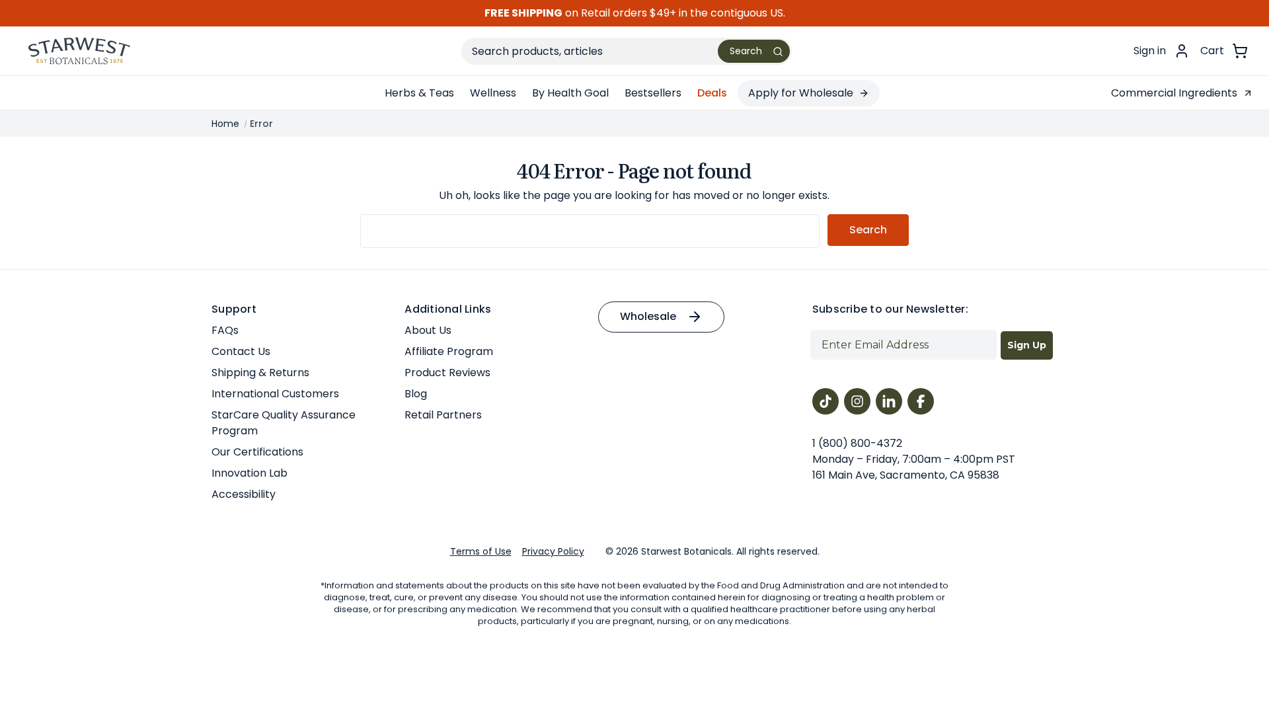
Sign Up (1026, 345)
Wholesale (648, 316)
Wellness (493, 92)
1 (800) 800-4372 (857, 443)
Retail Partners (443, 414)
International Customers (275, 393)
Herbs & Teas (419, 92)
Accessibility (244, 494)
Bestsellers (653, 92)
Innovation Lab (250, 473)
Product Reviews (447, 372)
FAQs (225, 330)
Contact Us (241, 351)
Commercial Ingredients (1174, 92)
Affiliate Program (448, 351)
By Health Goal (570, 92)
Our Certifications (257, 451)
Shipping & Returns (260, 372)
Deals (712, 92)
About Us (427, 330)
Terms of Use (481, 551)
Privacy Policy (553, 551)
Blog (415, 393)
